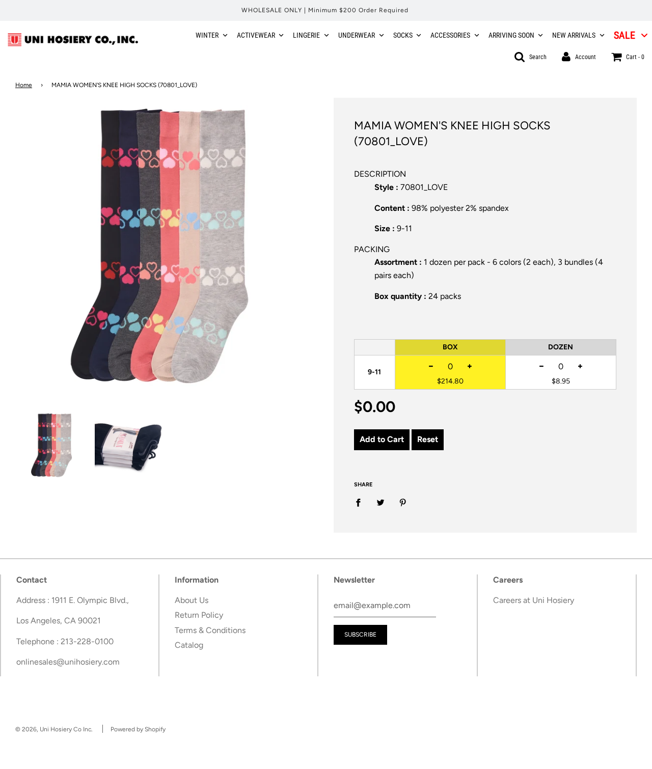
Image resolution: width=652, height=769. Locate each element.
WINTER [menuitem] (207, 35)
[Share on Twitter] (380, 502)
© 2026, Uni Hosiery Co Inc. (54, 729)
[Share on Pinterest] (403, 502)
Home (23, 85)
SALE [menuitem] (624, 35)
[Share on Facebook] (361, 502)
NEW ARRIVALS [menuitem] (573, 35)
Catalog (189, 645)
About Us (191, 600)
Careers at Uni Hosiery (533, 600)
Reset (427, 439)
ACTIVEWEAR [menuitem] (256, 35)
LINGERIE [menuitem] (306, 35)
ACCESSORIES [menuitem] (450, 35)
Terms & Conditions (210, 630)
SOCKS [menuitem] (403, 35)
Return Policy (199, 615)
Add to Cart (382, 439)
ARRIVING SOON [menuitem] (511, 35)
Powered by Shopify (138, 729)
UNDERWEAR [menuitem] (356, 35)
